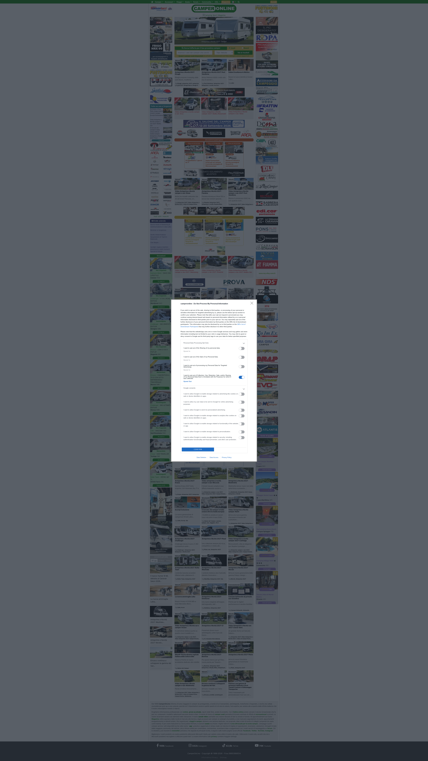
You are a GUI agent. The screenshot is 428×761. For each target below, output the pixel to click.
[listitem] (214, 343)
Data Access (214, 457)
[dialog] (214, 380)
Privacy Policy (226, 457)
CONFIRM (198, 449)
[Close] (252, 304)
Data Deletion (201, 457)
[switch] (242, 348)
